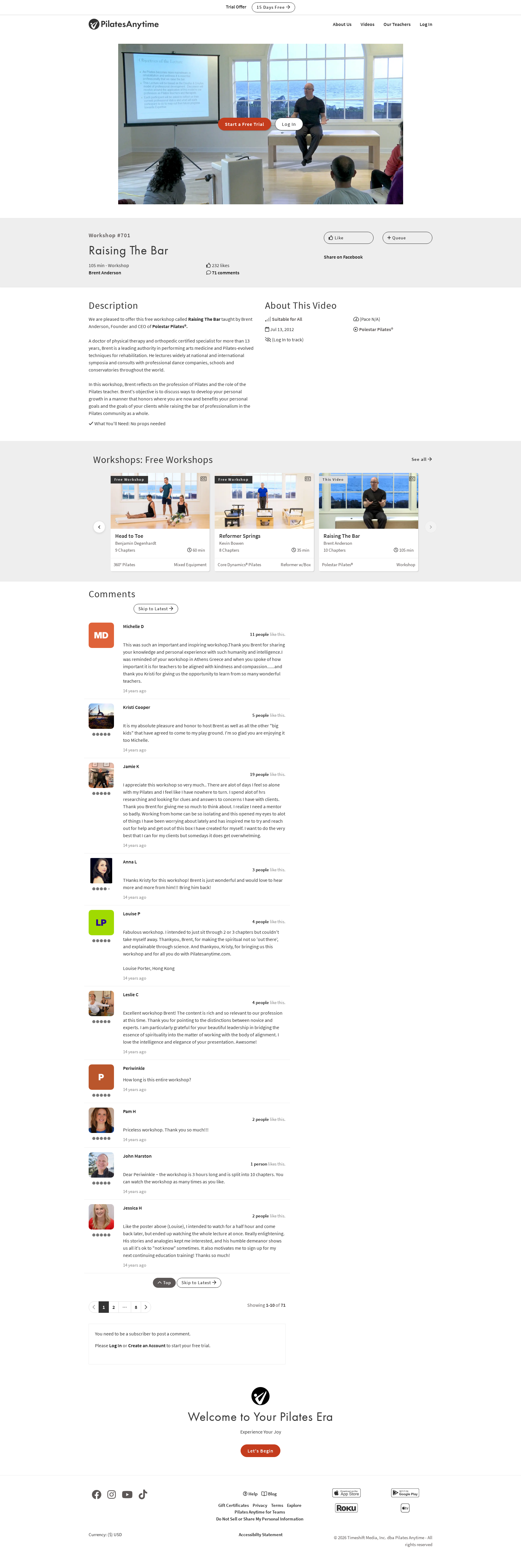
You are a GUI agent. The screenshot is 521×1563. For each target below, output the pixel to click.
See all (420, 459)
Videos (367, 24)
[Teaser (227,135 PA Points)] (101, 940)
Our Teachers (397, 24)
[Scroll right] (431, 527)
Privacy (260, 1505)
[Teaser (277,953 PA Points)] (101, 1182)
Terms (277, 1505)
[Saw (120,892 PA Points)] (101, 888)
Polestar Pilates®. (170, 326)
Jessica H (132, 1208)
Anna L (130, 862)
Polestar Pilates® (376, 329)
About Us (342, 24)
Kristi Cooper (136, 707)
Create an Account (147, 1345)
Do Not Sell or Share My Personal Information (259, 1519)
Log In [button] (289, 124)
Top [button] (166, 1282)
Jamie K (131, 766)
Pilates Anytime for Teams (260, 1512)
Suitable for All (287, 319)
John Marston (137, 1156)
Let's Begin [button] (260, 1451)
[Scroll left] (99, 527)
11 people (259, 634)
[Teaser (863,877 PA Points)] (101, 734)
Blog (272, 1494)
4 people (260, 921)
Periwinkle (134, 1068)
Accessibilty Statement (261, 1534)
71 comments (225, 273)
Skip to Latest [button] (153, 608)
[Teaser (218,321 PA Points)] (101, 1095)
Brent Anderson (105, 273)
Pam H (129, 1111)
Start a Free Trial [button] (244, 124)
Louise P (131, 914)
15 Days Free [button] (271, 7)
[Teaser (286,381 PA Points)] (101, 793)
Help (252, 1494)
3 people (260, 869)
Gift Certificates (233, 1505)
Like (338, 238)
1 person (259, 1164)
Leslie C (130, 994)
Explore (294, 1505)
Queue (398, 238)
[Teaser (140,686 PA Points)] (101, 1234)
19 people (259, 774)
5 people (260, 715)
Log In (426, 24)
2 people (260, 1119)
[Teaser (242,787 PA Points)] (101, 1138)
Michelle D (133, 626)
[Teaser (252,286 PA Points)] (101, 1021)
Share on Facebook (343, 257)
